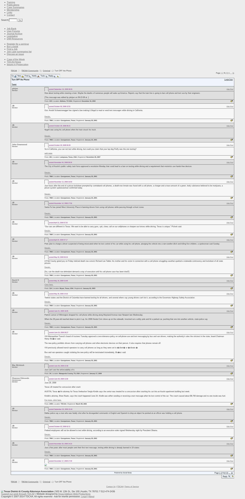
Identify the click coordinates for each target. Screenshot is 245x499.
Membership (13, 10)
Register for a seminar (18, 44)
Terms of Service (132, 487)
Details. (48, 117)
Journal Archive (14, 34)
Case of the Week (16, 59)
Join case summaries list (19, 51)
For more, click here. (53, 400)
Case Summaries (15, 7)
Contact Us (111, 487)
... (231, 73)
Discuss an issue (15, 54)
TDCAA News (14, 62)
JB (13, 106)
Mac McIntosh (18, 365)
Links (9, 12)
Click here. (49, 285)
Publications (13, 5)
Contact (11, 15)
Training (11, 2)
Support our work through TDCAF (18, 494)
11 (233, 73)
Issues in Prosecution (17, 64)
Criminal (46, 71)
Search (4, 20)
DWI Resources (15, 39)
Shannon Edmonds (20, 378)
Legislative (12, 36)
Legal (84, 496)
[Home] (3, 24)
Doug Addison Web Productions (74, 494)
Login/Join (228, 80)
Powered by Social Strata (123, 473)
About (91, 496)
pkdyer (15, 89)
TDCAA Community (29, 71)
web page (48, 153)
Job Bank (11, 28)
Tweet (14, 84)
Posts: (48, 101)
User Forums (13, 31)
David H (15, 280)
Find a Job (12, 49)
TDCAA (14, 71)
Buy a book (12, 46)
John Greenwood (19, 144)
